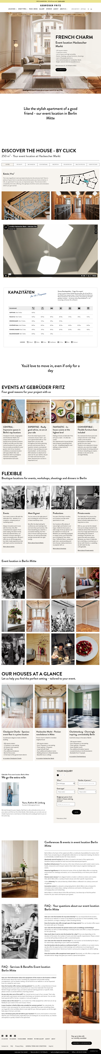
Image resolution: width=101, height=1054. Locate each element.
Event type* (60, 789)
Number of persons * (84, 780)
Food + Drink (33, 9)
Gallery (41, 9)
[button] (12, 9)
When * (59, 780)
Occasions (13, 1039)
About (53, 1039)
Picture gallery (39, 1039)
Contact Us (5, 1046)
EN (91, 9)
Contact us (94, 1051)
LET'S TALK (83, 9)
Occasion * (81, 789)
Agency (55, 9)
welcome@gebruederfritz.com (60, 1052)
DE (88, 9)
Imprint (51, 1046)
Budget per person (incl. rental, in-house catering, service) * (65, 799)
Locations (5, 1039)
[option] (88, 9)
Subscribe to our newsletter (81, 1043)
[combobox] (91, 9)
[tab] (7, 164)
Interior (49, 9)
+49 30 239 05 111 (75, 9)
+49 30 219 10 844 (81, 1052)
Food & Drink (22, 1039)
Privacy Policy (19, 1046)
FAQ (11, 1046)
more (76, 812)
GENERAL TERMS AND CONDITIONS (36, 1046)
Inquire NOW (61, 69)
